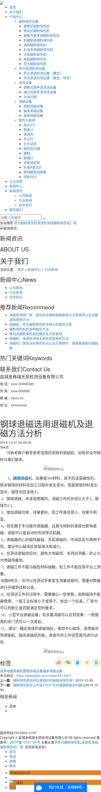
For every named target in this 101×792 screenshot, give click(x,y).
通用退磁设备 (33, 115)
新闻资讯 (16, 190)
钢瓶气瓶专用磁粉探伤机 (41, 35)
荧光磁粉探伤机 (35, 63)
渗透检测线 (45, 222)
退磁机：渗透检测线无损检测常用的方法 (39, 338)
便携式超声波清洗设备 (39, 87)
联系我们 (16, 209)
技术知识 (25, 204)
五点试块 (30, 143)
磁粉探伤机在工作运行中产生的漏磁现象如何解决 (49, 685)
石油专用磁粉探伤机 (38, 49)
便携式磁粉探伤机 (36, 26)
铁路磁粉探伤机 (35, 59)
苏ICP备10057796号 (25, 742)
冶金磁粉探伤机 (35, 54)
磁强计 (28, 157)
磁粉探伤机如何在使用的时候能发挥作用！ (44, 680)
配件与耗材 (27, 120)
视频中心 (16, 186)
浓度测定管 (31, 162)
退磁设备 (25, 101)
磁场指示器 (31, 148)
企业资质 (16, 181)
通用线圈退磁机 (11, 670)
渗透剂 (28, 134)
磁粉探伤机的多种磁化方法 (29, 329)
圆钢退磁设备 (33, 106)
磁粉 (26, 153)
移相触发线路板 (35, 172)
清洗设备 (25, 82)
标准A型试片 (32, 167)
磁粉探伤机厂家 (65, 222)
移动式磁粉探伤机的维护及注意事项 (35, 333)
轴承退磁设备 (33, 110)
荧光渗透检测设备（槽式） (43, 73)
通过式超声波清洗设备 (39, 91)
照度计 (28, 129)
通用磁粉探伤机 (35, 44)
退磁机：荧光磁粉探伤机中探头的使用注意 (40, 324)
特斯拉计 (30, 176)
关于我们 (16, 11)
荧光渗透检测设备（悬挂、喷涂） (48, 77)
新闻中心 (34, 269)
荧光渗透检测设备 (32, 68)
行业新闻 (25, 200)
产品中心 (16, 16)
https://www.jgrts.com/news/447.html (43, 675)
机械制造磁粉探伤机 (38, 40)
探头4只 (29, 124)
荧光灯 (28, 139)
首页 (12, 7)
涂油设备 (30, 96)
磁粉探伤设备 (29, 21)
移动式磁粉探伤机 (36, 30)
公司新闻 (25, 195)
